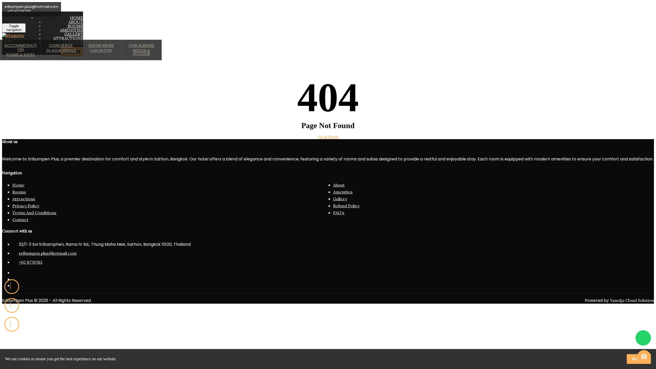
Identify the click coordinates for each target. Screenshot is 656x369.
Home (18, 185)
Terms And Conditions (34, 212)
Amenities (343, 191)
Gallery (340, 198)
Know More (101, 48)
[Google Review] (11, 286)
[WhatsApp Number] (643, 338)
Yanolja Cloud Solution (632, 300)
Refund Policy (346, 205)
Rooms (19, 191)
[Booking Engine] (11, 324)
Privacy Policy (25, 205)
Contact (20, 219)
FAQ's (338, 212)
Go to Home (328, 137)
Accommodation (20, 50)
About (339, 185)
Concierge (61, 48)
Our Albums (141, 49)
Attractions (23, 198)
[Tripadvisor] (11, 305)
